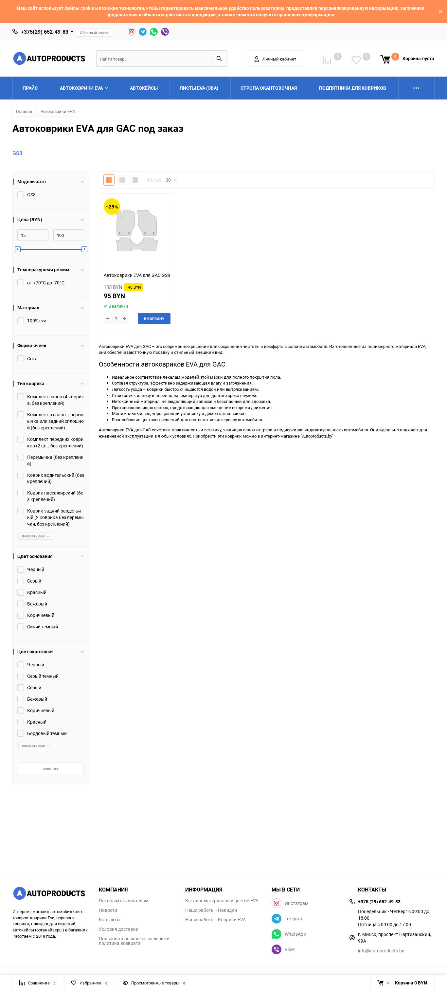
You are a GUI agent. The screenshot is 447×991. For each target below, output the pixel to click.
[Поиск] (219, 58)
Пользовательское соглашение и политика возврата (134, 941)
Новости (108, 910)
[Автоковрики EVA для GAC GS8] (137, 230)
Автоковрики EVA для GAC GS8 (137, 275)
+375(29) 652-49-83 (44, 31)
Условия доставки (118, 929)
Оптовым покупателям (123, 900)
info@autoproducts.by (381, 950)
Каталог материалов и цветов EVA (222, 900)
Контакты (109, 919)
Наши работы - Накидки (211, 910)
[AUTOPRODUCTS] (50, 894)
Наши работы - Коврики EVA (215, 919)
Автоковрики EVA (58, 111)
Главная (24, 111)
